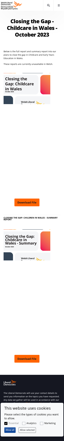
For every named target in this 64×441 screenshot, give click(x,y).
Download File (26, 202)
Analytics (31, 423)
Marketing (50, 423)
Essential (14, 423)
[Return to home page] (21, 5)
